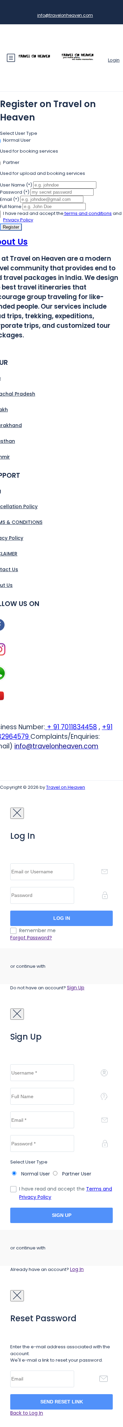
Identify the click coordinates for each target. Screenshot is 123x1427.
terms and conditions (88, 213)
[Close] (17, 813)
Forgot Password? (31, 937)
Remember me (37, 930)
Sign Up (75, 987)
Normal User (17, 140)
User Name (16, 185)
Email (9, 199)
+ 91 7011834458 (71, 727)
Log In (77, 1269)
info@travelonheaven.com (65, 15)
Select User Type (18, 133)
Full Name (11, 206)
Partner (11, 162)
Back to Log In (26, 1413)
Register (11, 227)
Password (14, 192)
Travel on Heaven (65, 787)
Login (114, 60)
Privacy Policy (18, 220)
